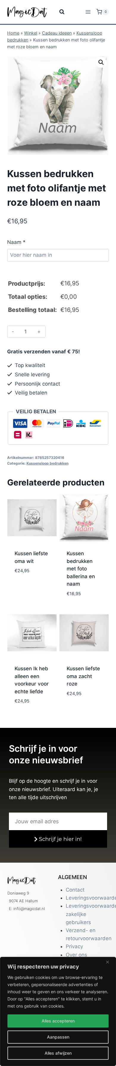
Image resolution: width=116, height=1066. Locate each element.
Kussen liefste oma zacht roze (83, 676)
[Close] (109, 962)
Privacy (74, 946)
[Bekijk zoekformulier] (58, 12)
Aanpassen (58, 1036)
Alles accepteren (58, 1020)
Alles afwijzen (58, 1053)
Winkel (30, 32)
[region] (58, 1011)
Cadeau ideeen (57, 32)
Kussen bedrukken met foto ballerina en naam (81, 568)
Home (13, 32)
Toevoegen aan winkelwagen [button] (31, 595)
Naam (16, 242)
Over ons (76, 955)
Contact (75, 890)
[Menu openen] (87, 11)
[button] (101, 62)
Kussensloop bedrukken (47, 463)
